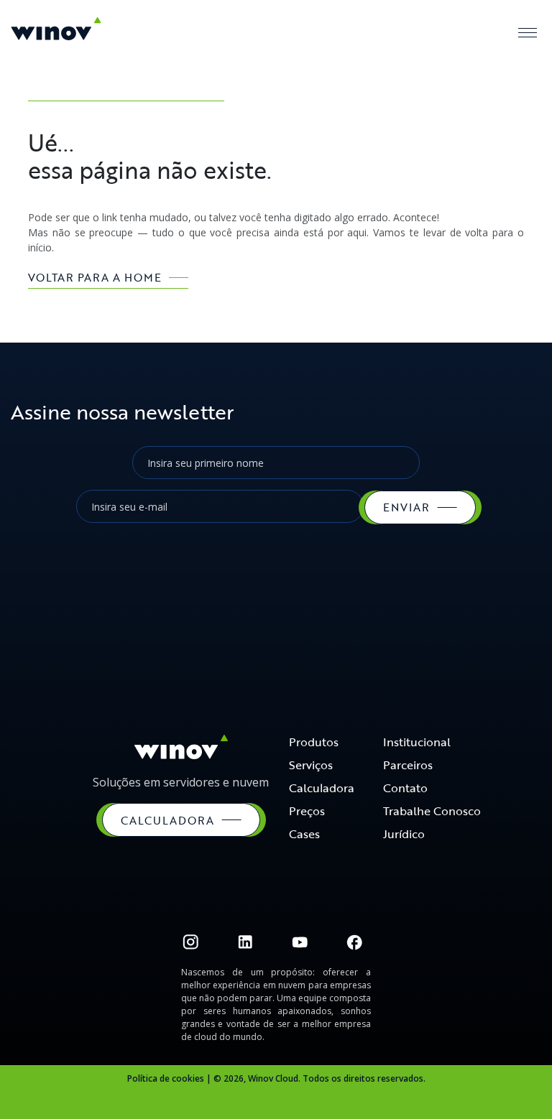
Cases (304, 833)
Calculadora (321, 788)
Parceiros (408, 765)
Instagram (190, 942)
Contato (405, 788)
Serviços (311, 765)
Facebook (354, 942)
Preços (307, 810)
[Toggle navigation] (527, 32)
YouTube (299, 942)
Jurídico (404, 833)
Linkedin (245, 942)
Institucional (417, 742)
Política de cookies (165, 1078)
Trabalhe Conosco (432, 810)
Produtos (314, 742)
